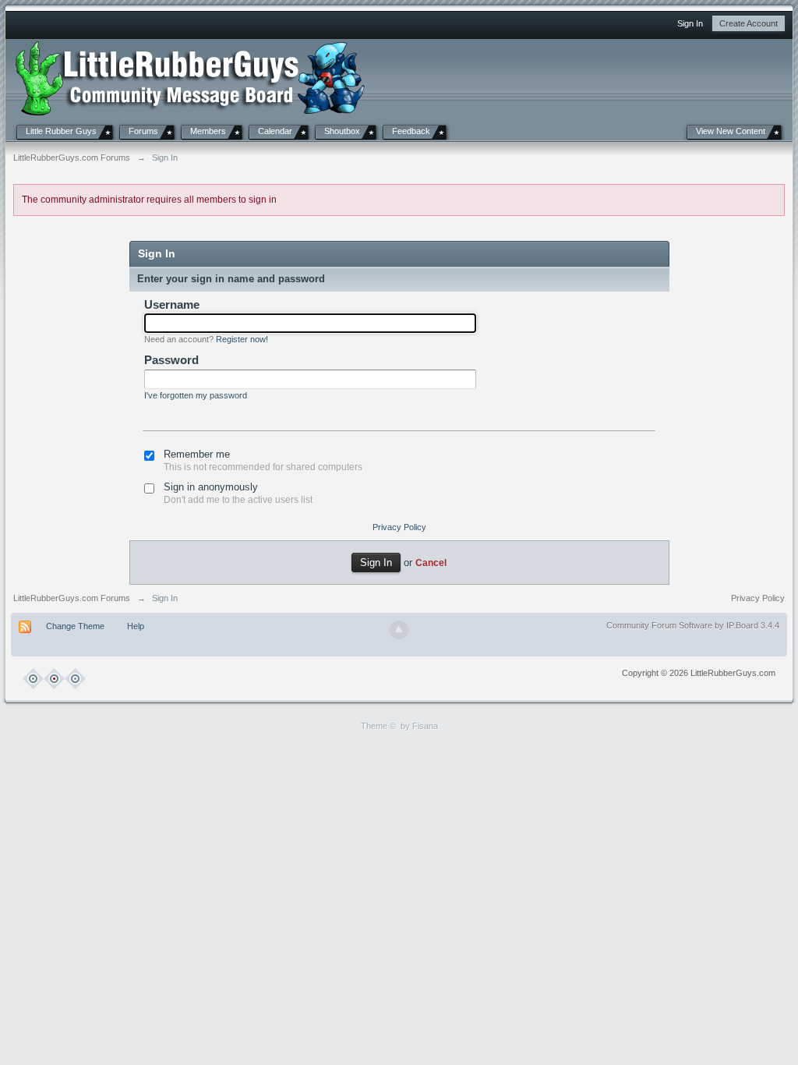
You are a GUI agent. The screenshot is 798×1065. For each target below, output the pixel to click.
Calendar (275, 131)
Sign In (690, 23)
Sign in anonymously (211, 487)
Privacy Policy (399, 527)
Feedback (411, 131)
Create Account (748, 23)
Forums (143, 131)
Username (172, 304)
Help (135, 626)
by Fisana (419, 726)
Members (208, 131)
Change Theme (75, 626)
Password (171, 359)
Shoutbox (342, 131)
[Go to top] (399, 630)
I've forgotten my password (195, 395)
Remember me (197, 454)
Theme (374, 726)
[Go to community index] (190, 77)
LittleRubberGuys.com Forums (71, 598)
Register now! (242, 339)
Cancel (431, 562)
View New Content (730, 131)
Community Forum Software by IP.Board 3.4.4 (692, 625)
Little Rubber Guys (61, 131)
